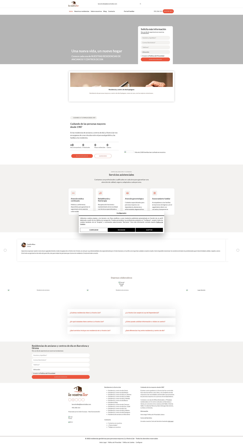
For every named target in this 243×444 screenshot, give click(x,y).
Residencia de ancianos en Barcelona (119, 414)
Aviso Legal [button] (103, 442)
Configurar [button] (139, 442)
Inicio (71, 11)
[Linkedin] (147, 3)
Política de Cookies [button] (128, 442)
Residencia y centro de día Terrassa (118, 404)
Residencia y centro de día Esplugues (121, 89)
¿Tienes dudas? (112, 425)
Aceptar (149, 230)
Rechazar (121, 230)
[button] (2, 85)
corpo (118, 11)
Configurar (93, 230)
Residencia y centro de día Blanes (118, 400)
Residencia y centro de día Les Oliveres (119, 394)
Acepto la (153, 56)
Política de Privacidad (156, 56)
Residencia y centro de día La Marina (119, 410)
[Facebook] (133, 3)
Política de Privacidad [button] (114, 442)
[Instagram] (136, 3)
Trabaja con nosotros (114, 427)
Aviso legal (143, 414)
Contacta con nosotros (115, 423)
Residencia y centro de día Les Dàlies (119, 396)
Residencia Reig (113, 402)
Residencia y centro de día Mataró (118, 392)
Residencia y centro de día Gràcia (118, 390)
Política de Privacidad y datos (155, 414)
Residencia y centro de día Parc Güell (119, 406)
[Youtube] (143, 3)
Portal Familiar (129, 11)
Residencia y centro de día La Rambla (119, 398)
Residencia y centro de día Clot (117, 408)
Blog (105, 11)
